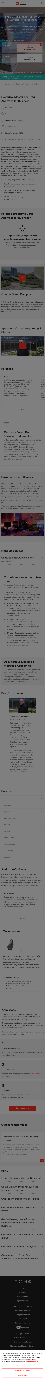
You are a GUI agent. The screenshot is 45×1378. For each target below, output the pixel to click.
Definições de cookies (22, 1370)
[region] (22, 1364)
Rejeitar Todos (22, 1375)
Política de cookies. (32, 1361)
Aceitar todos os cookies (22, 1366)
